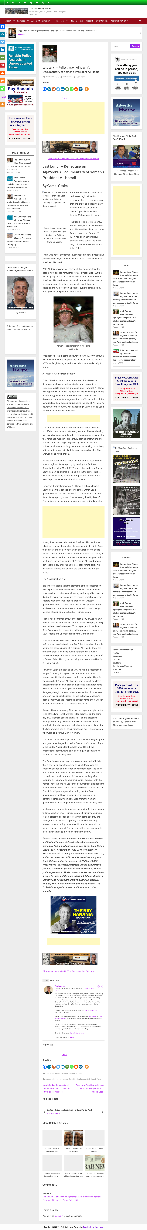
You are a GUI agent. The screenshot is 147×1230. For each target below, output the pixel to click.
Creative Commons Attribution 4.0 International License (18, 407)
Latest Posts (54, 981)
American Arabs (53, 1113)
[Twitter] (58, 87)
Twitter (71, 1037)
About (8, 21)
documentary (62, 1079)
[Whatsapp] (72, 87)
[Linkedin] (63, 87)
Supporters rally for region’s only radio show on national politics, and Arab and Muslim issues (57, 31)
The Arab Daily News (40, 8)
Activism (21, 34)
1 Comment (80, 77)
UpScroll (117, 669)
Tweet (64, 98)
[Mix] (2, 79)
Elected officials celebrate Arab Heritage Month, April (69, 1110)
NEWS (126, 265)
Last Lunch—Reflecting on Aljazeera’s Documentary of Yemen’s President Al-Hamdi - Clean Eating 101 (71, 1198)
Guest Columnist (76, 1073)
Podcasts (60, 21)
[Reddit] (76, 87)
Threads (117, 672)
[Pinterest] (2, 64)
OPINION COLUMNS (20, 153)
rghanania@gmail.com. (76, 1033)
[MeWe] (49, 87)
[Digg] (81, 87)
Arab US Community (40, 21)
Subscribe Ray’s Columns (96, 21)
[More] (87, 87)
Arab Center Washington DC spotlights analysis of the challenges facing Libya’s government (124, 317)
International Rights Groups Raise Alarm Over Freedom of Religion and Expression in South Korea (125, 278)
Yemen (99, 1079)
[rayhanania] (48, 993)
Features (21, 21)
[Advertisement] (73, 118)
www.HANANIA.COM (90, 1010)
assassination (51, 1079)
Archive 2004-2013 (120, 21)
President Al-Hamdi (88, 1079)
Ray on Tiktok (77, 21)
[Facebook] (45, 87)
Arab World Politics (53, 1073)
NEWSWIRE (127, 557)
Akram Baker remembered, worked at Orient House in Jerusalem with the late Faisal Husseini (18, 202)
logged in (59, 1216)
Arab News (92, 1016)
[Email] (67, 87)
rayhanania (67, 77)
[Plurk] (54, 87)
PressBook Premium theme (93, 1227)
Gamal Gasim (74, 1079)
